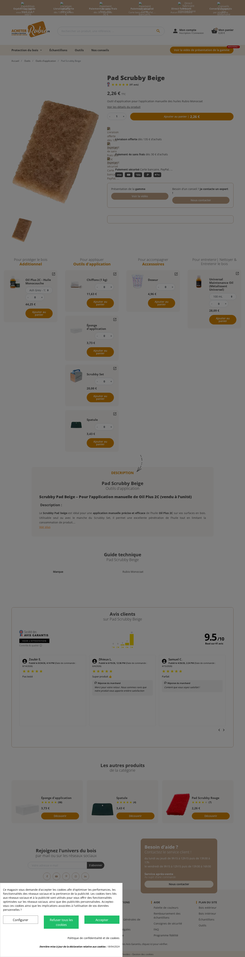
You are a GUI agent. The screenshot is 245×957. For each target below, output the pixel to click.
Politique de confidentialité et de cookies (93, 938)
